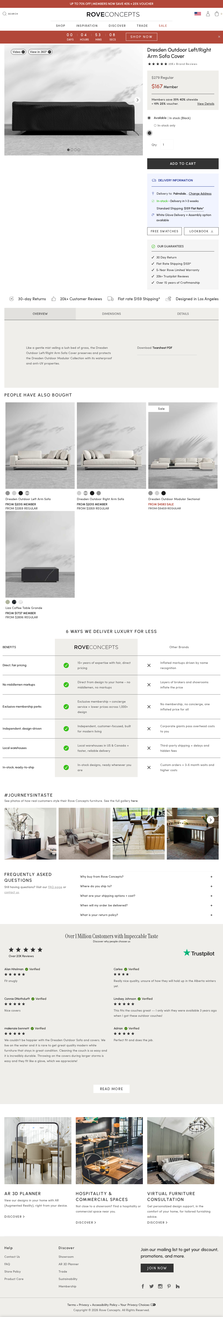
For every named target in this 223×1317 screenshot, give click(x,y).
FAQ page (55, 887)
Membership (67, 1286)
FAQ (7, 1264)
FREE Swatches (164, 231)
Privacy (84, 1305)
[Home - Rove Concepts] (111, 14)
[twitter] (151, 1286)
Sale (163, 26)
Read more (111, 1088)
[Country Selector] (197, 13)
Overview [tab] (40, 314)
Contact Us (12, 1257)
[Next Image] (137, 99)
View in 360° (38, 52)
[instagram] (160, 1286)
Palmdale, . (192, 194)
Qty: (155, 144)
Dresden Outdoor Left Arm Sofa (28, 499)
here (134, 801)
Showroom (66, 1257)
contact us (11, 892)
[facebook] (143, 1286)
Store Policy (12, 1271)
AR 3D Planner (69, 1264)
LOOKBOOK (200, 231)
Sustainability (68, 1279)
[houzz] (178, 1286)
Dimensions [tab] (111, 314)
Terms (71, 1305)
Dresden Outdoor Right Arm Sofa (100, 499)
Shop (60, 26)
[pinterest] (169, 1286)
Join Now (157, 1268)
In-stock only (166, 125)
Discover (117, 26)
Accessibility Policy (104, 1305)
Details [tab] (183, 314)
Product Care (14, 1279)
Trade (142, 26)
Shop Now (141, 37)
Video (16, 52)
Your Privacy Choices (135, 1305)
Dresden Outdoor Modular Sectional (174, 499)
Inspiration (87, 26)
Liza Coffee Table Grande (23, 608)
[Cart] (217, 14)
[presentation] (12, 820)
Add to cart (183, 164)
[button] (183, 118)
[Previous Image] (9, 99)
